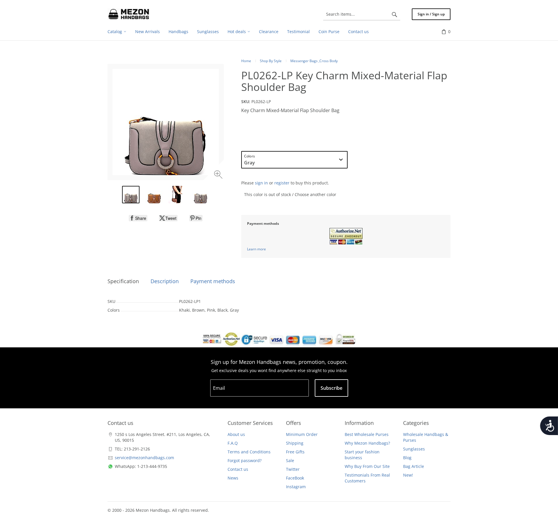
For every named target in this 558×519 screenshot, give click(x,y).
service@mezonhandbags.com (144, 457)
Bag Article (413, 466)
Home (246, 60)
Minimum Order (302, 434)
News (233, 478)
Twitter (293, 469)
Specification (123, 281)
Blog (407, 457)
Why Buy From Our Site (367, 466)
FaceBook (295, 478)
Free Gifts (295, 452)
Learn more (256, 249)
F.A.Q (233, 443)
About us (236, 434)
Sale (290, 460)
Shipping (294, 443)
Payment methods (212, 281)
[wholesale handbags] (129, 14)
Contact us (238, 469)
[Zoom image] (219, 175)
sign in (261, 183)
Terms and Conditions (249, 452)
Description (165, 281)
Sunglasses (414, 449)
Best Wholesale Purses (367, 434)
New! (408, 475)
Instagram (296, 486)
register (281, 183)
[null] (138, 218)
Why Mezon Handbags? (367, 443)
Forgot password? (245, 460)
